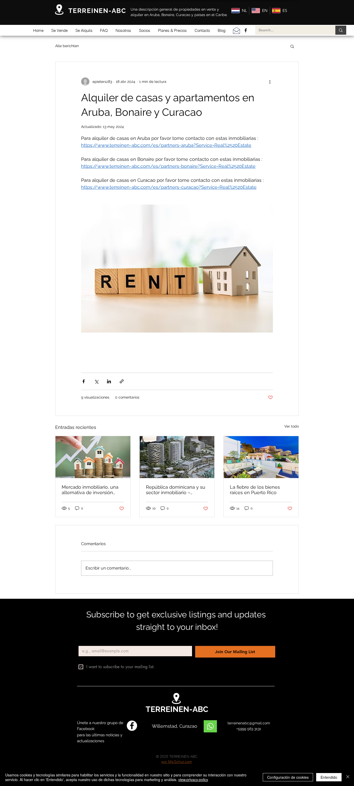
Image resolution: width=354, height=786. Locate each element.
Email (84, 641)
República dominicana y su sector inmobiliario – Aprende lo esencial (175, 489)
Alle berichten (67, 46)
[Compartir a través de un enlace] (121, 381)
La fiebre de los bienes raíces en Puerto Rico (255, 489)
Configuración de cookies (288, 777)
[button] (59, 30)
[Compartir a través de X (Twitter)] (96, 381)
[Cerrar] (348, 777)
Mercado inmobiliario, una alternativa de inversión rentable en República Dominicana (90, 489)
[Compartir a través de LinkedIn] (109, 381)
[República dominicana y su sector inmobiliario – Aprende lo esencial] (177, 457)
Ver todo (291, 426)
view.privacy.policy (193, 779)
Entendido (329, 777)
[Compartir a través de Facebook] (83, 381)
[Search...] (340, 30)
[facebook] (245, 30)
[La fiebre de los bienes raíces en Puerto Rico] (261, 457)
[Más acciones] (270, 81)
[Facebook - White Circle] (132, 725)
